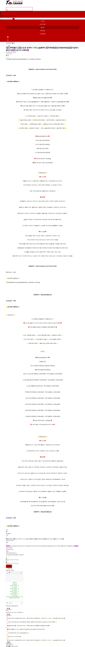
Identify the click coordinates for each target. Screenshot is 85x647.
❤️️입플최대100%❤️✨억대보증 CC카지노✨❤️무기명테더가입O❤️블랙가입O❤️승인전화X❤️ (28, 625)
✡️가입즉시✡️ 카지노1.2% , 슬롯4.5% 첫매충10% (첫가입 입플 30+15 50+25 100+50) (26, 629)
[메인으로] (8, 37)
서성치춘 (14, 52)
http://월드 (9, 533)
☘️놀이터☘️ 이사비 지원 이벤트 (14, 636)
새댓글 (8, 642)
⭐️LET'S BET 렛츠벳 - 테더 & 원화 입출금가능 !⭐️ (18, 632)
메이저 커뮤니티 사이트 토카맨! (8, 16)
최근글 (8, 614)
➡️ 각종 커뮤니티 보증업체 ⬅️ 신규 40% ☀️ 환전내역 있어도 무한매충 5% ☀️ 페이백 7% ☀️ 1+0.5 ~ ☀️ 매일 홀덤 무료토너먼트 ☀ (36, 618)
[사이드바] (8, 40)
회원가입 (8, 570)
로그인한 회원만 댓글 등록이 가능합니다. (15, 554)
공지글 (8, 608)
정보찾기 (12, 570)
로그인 (9, 566)
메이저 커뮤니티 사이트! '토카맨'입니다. (15, 612)
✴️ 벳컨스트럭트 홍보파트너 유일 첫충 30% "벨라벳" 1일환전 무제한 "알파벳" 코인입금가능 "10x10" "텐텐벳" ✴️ (32, 622)
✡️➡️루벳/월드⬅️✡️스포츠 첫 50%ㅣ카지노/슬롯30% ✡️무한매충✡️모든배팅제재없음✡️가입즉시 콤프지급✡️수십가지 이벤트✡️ (35, 538)
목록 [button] (8, 57)
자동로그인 (10, 568)
